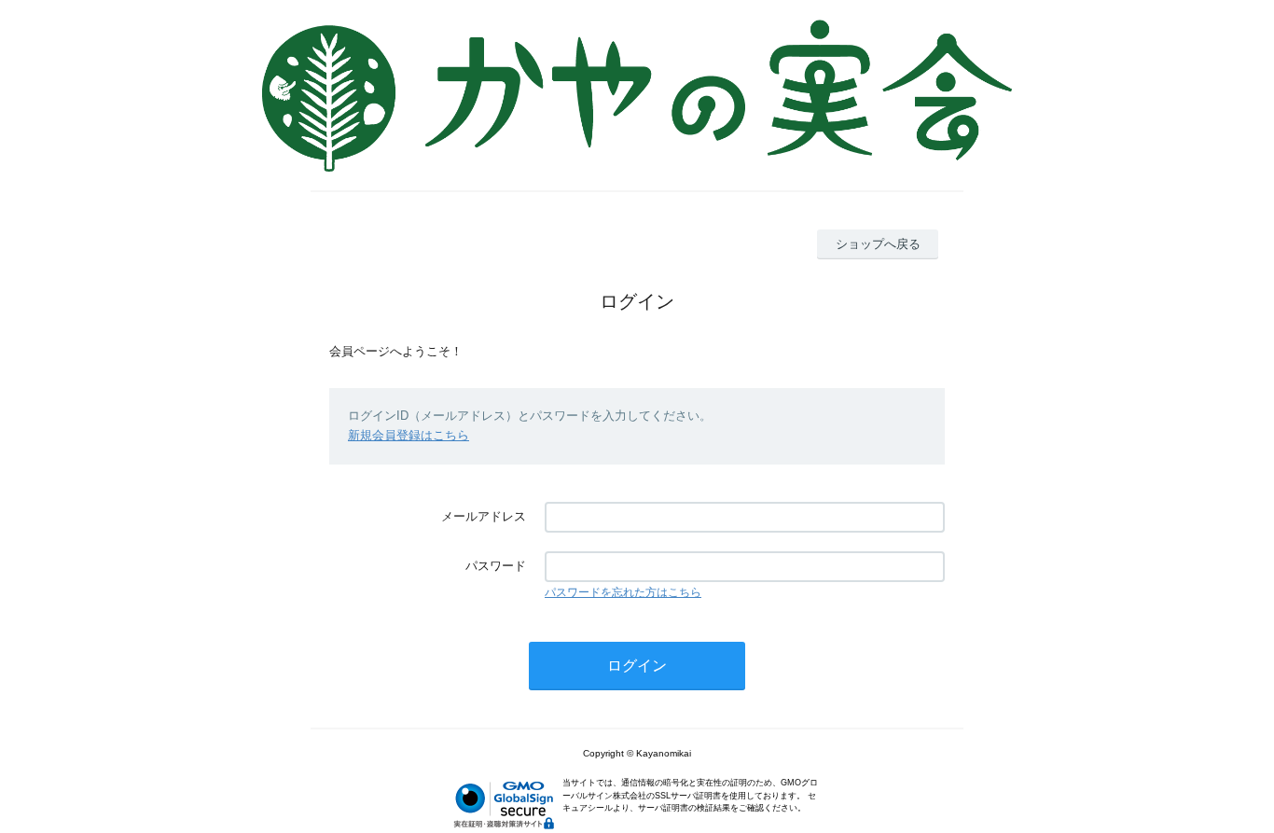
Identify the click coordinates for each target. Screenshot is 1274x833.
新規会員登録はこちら (408, 435)
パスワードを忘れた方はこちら (623, 592)
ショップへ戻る (878, 244)
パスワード (495, 566)
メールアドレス (483, 516)
